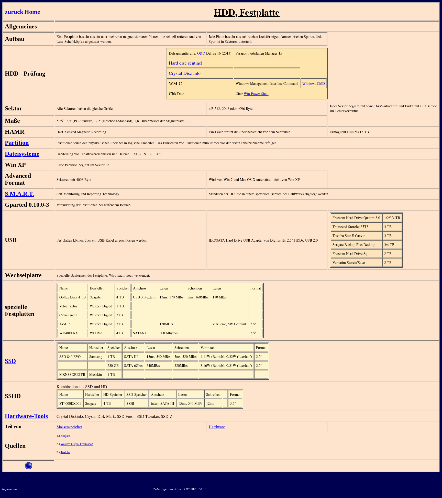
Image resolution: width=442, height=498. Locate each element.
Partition (17, 142)
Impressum (9, 489)
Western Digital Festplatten (77, 444)
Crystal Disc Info (185, 73)
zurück (14, 11)
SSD (10, 361)
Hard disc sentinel (185, 63)
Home (32, 11)
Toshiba (65, 452)
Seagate (65, 435)
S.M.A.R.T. (19, 193)
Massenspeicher (69, 426)
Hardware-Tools (26, 416)
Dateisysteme (22, 153)
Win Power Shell (256, 93)
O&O (201, 53)
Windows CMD (313, 83)
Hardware (217, 426)
